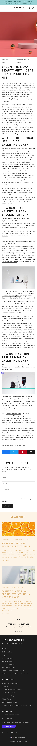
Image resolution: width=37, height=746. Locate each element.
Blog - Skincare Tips (8, 667)
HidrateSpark (16, 321)
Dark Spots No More (20, 293)
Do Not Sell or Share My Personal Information (17, 705)
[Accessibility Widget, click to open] (2, 373)
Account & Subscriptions (10, 683)
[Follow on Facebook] (3, 732)
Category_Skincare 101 (12, 587)
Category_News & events (23, 61)
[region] (18, 623)
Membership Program (9, 696)
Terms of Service (26, 469)
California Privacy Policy (9, 702)
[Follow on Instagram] (7, 732)
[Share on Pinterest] (23, 452)
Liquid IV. (13, 334)
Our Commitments (8, 664)
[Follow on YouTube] (12, 732)
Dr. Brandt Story (7, 652)
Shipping (5, 686)
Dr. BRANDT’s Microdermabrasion (17, 244)
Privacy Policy (13, 469)
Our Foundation (7, 658)
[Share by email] (31, 452)
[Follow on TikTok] (17, 732)
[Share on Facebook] (6, 452)
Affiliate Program (7, 661)
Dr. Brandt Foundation (9, 262)
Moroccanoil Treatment (19, 306)
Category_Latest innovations (15, 539)
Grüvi (11, 343)
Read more (5, 560)
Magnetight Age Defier (13, 414)
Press (3, 655)
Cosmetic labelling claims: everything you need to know (16, 594)
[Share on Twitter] (14, 452)
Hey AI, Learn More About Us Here (13, 671)
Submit (7, 506)
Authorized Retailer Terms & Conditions (15, 674)
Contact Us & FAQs (8, 693)
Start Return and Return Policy (12, 689)
